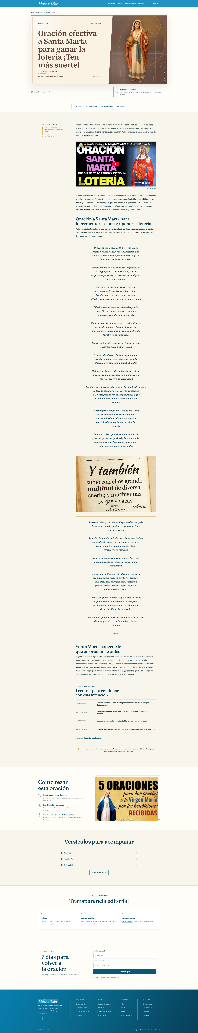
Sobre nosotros (148, 1004)
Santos (120, 3)
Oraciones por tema (82, 1008)
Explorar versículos (98, 872)
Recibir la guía (125, 972)
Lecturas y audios (126, 1015)
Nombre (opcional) (99, 951)
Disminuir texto (92, 107)
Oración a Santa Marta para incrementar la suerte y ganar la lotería (54, 129)
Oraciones (111, 3)
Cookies (150, 1030)
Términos (157, 1030)
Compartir (52, 92)
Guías (122, 1004)
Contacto (146, 1015)
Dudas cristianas (130, 3)
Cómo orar (79, 1015)
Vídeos (123, 1011)
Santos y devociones (104, 1004)
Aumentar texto (108, 107)
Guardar (122, 107)
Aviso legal (135, 1030)
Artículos (123, 1008)
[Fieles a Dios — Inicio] (48, 3)
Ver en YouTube (151, 188)
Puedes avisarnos (127, 922)
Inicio (32, 12)
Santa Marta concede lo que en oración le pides (53, 136)
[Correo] (53, 1018)
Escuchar (78, 107)
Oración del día (80, 1004)
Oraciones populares (82, 1011)
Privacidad (143, 1030)
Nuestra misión (148, 1008)
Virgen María (102, 1015)
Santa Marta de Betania (43, 12)
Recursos (141, 3)
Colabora (146, 1011)
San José (101, 1008)
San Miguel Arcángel (104, 1011)
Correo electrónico (99, 961)
